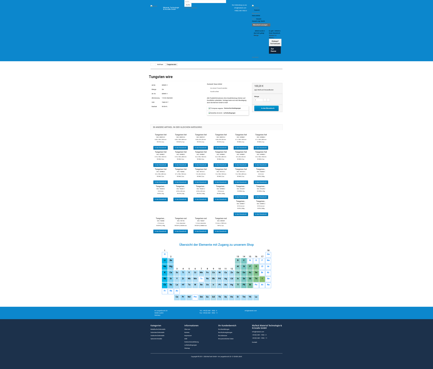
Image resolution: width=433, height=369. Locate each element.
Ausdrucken (214, 91)
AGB (185, 339)
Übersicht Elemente (190, 8)
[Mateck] (155, 9)
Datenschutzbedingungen (232, 108)
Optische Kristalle (156, 339)
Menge (256, 96)
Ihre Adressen (222, 335)
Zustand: (210, 84)
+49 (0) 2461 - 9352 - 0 (259, 335)
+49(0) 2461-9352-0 (240, 11)
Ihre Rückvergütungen (225, 332)
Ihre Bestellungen (223, 329)
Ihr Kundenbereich (227, 325)
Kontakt (254, 342)
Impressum (188, 335)
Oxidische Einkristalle (157, 335)
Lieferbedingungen (229, 113)
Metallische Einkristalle (158, 329)
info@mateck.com (240, 8)
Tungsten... (261, 169)
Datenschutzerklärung (191, 342)
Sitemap (187, 348)
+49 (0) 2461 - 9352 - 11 (259, 338)
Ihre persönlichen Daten (226, 339)
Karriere (186, 332)
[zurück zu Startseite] (153, 64)
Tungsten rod (181, 218)
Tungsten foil (160, 135)
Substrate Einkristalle (157, 332)
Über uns (187, 329)
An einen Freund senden (218, 88)
